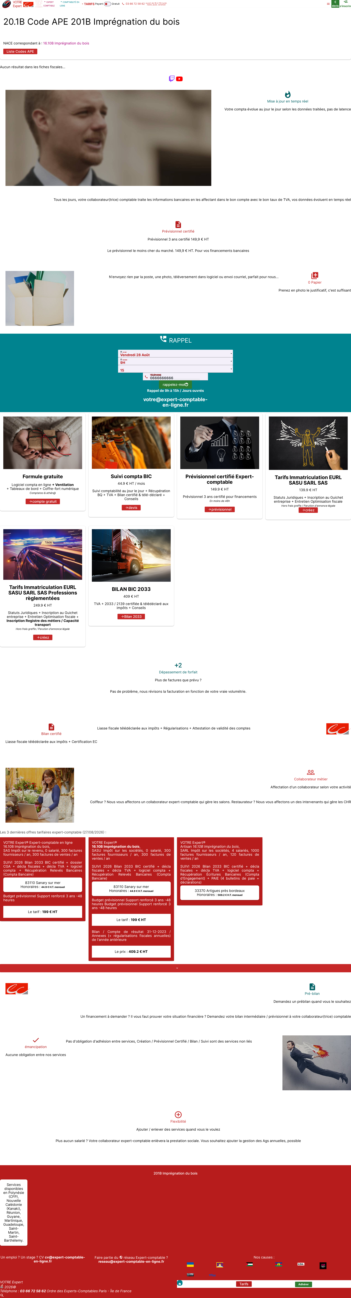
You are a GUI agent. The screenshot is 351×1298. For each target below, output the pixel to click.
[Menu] (328, 4)
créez (310, 510)
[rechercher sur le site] (2, 1296)
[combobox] (175, 353)
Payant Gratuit (107, 3)
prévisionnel (221, 509)
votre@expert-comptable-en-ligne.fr (175, 402)
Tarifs (243, 1284)
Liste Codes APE (20, 51)
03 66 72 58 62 (33, 1291)
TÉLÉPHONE (155, 375)
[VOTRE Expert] (179, 1283)
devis (132, 508)
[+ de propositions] (175, 968)
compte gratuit (44, 501)
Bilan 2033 (133, 616)
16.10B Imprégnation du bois (66, 43)
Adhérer (303, 1284)
